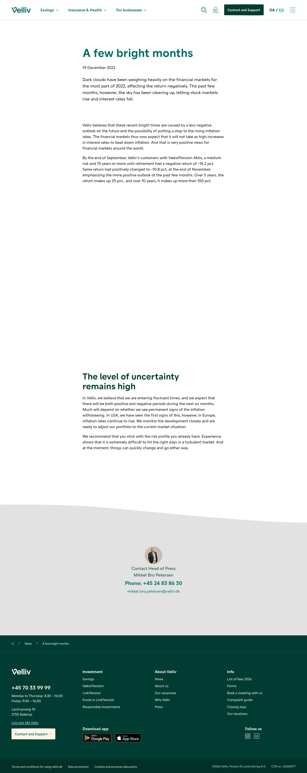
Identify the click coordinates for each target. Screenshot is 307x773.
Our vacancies (165, 693)
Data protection (78, 766)
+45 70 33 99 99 (31, 687)
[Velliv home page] (21, 10)
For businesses (129, 10)
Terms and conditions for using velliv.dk (37, 766)
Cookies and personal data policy (115, 766)
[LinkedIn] (256, 736)
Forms (232, 686)
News (28, 643)
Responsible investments (101, 707)
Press (159, 707)
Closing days (236, 707)
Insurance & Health (85, 10)
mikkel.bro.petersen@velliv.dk (153, 591)
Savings (47, 10)
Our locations (237, 714)
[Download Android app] (97, 738)
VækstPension (93, 686)
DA (272, 10)
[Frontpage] (13, 643)
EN (281, 10)
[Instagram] (247, 736)
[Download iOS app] (128, 738)
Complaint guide (239, 700)
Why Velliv (162, 700)
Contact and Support (244, 10)
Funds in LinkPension (98, 700)
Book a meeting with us (244, 693)
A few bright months (55, 643)
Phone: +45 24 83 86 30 (153, 582)
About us (162, 686)
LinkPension (92, 693)
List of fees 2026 (239, 679)
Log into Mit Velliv (25, 723)
